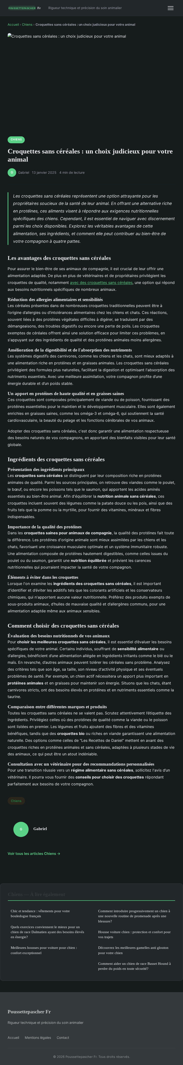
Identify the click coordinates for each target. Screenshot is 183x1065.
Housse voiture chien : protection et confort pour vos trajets (134, 934)
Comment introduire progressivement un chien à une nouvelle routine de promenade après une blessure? (134, 916)
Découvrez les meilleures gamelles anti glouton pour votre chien (133, 950)
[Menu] (170, 8)
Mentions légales (38, 1037)
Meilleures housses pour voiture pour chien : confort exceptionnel (44, 950)
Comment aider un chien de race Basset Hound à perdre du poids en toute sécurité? (134, 966)
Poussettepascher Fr (29, 1011)
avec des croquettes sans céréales (101, 282)
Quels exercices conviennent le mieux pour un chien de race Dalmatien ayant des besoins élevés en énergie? (47, 932)
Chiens (27, 24)
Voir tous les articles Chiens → (34, 853)
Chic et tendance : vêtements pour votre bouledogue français (40, 913)
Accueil (13, 24)
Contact (63, 1037)
